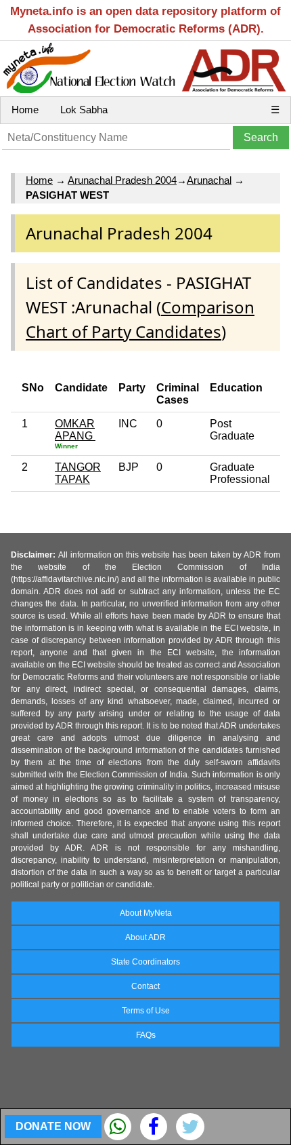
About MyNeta (146, 913)
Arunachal (209, 180)
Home (25, 109)
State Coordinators (145, 962)
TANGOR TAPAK (78, 473)
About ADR (145, 937)
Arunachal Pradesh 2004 (122, 180)
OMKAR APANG (75, 430)
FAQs (146, 1035)
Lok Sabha (84, 109)
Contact (145, 986)
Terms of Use (146, 1010)
